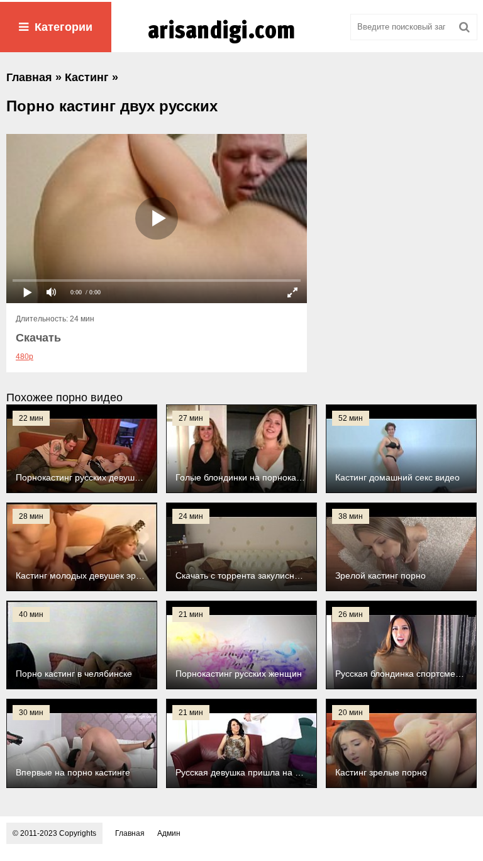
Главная (130, 833)
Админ (168, 833)
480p (24, 356)
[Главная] (241, 43)
